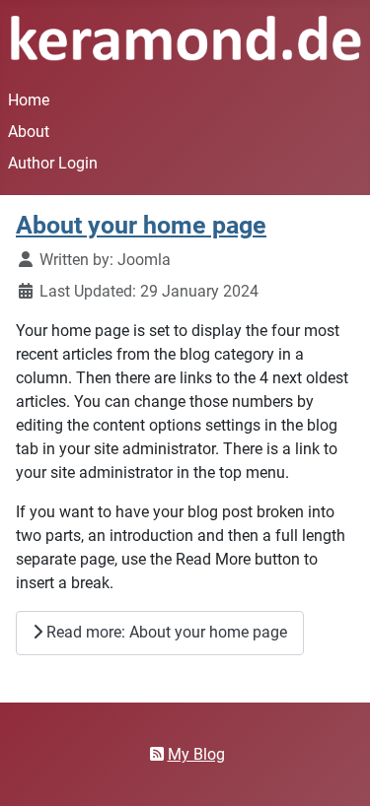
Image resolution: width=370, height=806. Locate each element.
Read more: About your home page (164, 632)
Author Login (53, 163)
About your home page (141, 225)
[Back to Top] (335, 769)
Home (28, 100)
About (28, 131)
